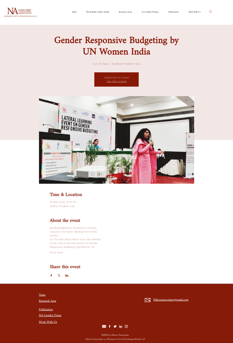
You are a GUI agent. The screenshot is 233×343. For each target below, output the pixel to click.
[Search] (210, 11)
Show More (56, 252)
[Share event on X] (59, 275)
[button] (125, 12)
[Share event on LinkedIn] (66, 275)
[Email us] (104, 326)
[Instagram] (126, 326)
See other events (116, 81)
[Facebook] (110, 326)
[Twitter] (115, 326)
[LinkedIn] (121, 326)
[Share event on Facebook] (51, 275)
